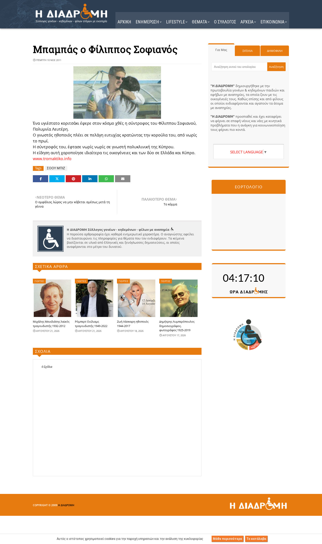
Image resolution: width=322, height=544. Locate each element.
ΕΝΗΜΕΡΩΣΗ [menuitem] (147, 21)
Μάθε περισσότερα (227, 539)
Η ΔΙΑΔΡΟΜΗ (66, 505)
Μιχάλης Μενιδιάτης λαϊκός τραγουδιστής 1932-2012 (51, 324)
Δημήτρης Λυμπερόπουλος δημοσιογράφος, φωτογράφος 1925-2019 (177, 326)
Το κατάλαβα (256, 539)
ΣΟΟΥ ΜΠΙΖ (56, 168)
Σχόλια (247, 51)
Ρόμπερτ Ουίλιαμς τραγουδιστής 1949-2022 (91, 324)
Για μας (221, 50)
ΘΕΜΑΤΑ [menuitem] (199, 21)
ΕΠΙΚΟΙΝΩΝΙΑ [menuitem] (272, 21)
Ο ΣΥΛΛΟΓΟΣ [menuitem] (225, 21)
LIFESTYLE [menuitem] (175, 21)
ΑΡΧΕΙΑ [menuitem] (247, 21)
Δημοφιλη (275, 51)
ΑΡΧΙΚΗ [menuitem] (124, 21)
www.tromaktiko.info (52, 158)
